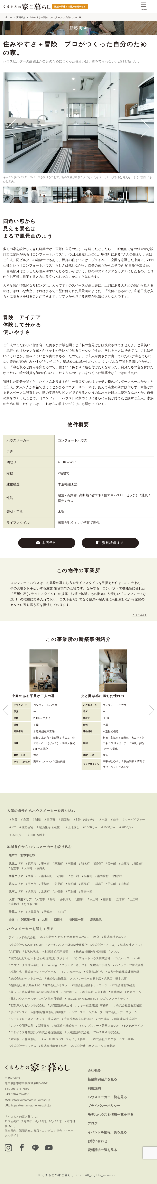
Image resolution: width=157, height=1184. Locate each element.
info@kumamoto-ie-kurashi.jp (31, 1100)
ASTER (15, 951)
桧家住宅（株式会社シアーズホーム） (34, 971)
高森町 (88, 876)
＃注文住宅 (26, 827)
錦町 (52, 899)
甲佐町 (112, 883)
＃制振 (36, 819)
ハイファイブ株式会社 (129, 965)
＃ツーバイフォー (133, 819)
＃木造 (103, 819)
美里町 (58, 883)
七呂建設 (103, 1019)
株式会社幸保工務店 (54, 1045)
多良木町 (66, 899)
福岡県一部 (76, 919)
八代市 (32, 891)
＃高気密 (49, 819)
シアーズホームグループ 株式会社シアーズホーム (104, 1012)
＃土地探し (72, 827)
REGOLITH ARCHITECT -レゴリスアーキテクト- (98, 998)
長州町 (112, 863)
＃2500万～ (16, 835)
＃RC (12, 827)
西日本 (58, 919)
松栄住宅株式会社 (65, 1025)
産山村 (75, 876)
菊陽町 (41, 868)
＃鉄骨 (114, 819)
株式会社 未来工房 (94, 992)
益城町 (98, 883)
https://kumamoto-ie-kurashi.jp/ (31, 1105)
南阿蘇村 (103, 876)
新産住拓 (43, 1025)
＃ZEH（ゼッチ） (84, 819)
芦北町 (72, 891)
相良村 (107, 899)
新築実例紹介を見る (102, 1079)
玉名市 (45, 863)
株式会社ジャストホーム (26, 978)
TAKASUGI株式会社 (107, 1032)
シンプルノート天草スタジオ (100, 1025)
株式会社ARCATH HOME (26, 944)
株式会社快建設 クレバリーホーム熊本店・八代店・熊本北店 (87, 978)
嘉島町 (85, 883)
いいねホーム (72, 971)
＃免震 (24, 819)
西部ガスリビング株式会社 (27, 1005)
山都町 (125, 883)
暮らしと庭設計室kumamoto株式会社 (34, 992)
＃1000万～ (90, 827)
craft (137, 958)
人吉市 (40, 899)
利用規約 (94, 1088)
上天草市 (33, 911)
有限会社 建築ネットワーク (89, 985)
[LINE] (35, 1147)
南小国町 (47, 876)
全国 (12, 919)
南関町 (72, 863)
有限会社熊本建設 (123, 985)
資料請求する (113, 543)
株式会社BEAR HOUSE (91, 951)
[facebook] (22, 1147)
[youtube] (49, 1147)
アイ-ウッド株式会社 (22, 937)
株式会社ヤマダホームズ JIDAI (114, 1039)
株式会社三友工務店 (129, 1005)
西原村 (117, 876)
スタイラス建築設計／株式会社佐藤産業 (36, 1032)
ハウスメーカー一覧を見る (107, 1097)
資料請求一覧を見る (102, 1150)
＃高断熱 (64, 819)
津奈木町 (86, 891)
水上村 (94, 899)
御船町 (72, 883)
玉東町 (58, 863)
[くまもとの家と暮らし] (27, 6)
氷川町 (45, 891)
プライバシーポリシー (104, 1105)
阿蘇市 (32, 876)
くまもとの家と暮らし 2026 (63, 1175)
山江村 (133, 899)
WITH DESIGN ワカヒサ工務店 (66, 1039)
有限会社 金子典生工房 (25, 985)
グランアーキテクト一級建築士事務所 (86, 965)
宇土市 (32, 883)
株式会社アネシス (115, 936)
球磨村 (14, 904)
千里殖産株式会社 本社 (78, 1019)
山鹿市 (125, 863)
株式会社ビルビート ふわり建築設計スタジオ (39, 958)
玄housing (50, 965)
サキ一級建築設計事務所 (94, 1005)
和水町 (85, 863)
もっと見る (141, 615)
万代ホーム (70, 992)
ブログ (93, 1123)
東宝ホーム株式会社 (24, 1039)
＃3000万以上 (36, 835)
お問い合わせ (97, 1141)
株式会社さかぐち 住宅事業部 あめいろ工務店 (69, 936)
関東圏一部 (28, 919)
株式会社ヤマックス (23, 1045)
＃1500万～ (108, 827)
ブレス (114, 951)
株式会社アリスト (131, 944)
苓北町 (61, 911)
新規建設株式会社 (125, 1019)
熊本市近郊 (27, 855)
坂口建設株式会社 (60, 1005)
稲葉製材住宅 (94, 971)
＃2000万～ (126, 827)
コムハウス (122, 958)
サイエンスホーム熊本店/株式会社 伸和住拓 (38, 1012)
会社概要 (94, 1070)
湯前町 (80, 899)
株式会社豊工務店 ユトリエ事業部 (93, 1045)
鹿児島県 (96, 919)
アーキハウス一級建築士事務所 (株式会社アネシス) (81, 944)
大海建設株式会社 (78, 1032)
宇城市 (45, 883)
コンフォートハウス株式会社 (91, 958)
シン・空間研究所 (21, 1025)
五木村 (120, 899)
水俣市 (58, 891)
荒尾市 (32, 863)
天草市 (48, 911)
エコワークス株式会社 (24, 965)
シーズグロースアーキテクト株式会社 (34, 1019)
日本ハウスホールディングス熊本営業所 (36, 998)
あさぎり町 (31, 904)
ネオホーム (134, 992)
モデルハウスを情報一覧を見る (110, 1114)
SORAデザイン (133, 1025)
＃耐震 (13, 819)
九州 (45, 919)
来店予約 (49, 543)
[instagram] (8, 1147)
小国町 (61, 876)
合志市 (14, 868)
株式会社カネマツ (56, 985)
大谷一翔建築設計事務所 (123, 971)
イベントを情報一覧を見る (107, 1132)
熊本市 (13, 855)
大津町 (28, 868)
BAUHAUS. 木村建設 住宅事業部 (48, 951)
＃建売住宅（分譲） (49, 827)
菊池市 (138, 863)
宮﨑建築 (116, 992)
